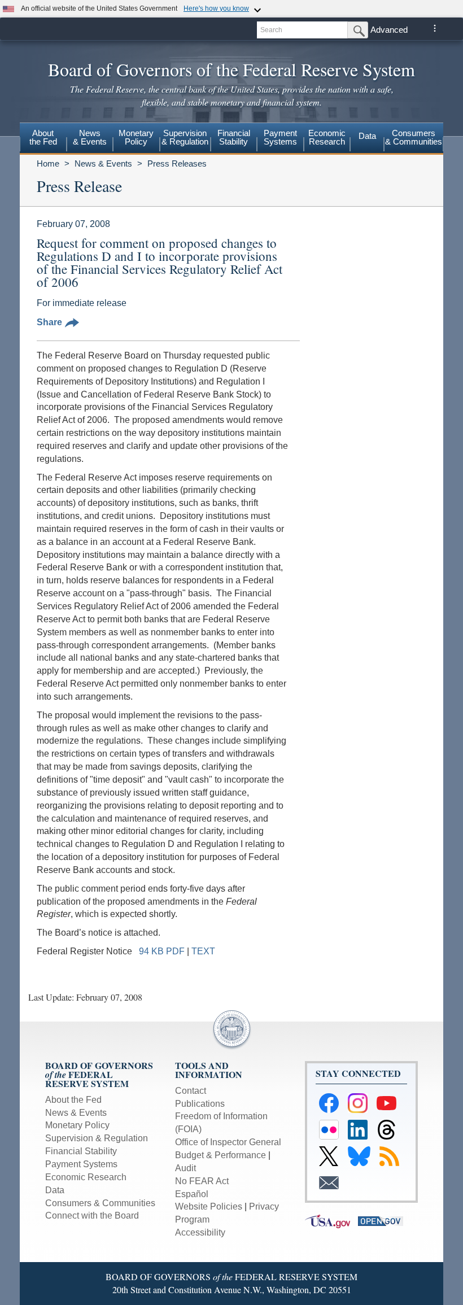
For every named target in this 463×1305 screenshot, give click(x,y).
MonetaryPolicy (136, 137)
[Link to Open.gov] (383, 1220)
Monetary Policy (77, 1125)
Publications (200, 1103)
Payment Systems (81, 1164)
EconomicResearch (327, 137)
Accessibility (200, 1232)
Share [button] (49, 322)
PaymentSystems (280, 137)
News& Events (90, 137)
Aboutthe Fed (43, 137)
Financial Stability (81, 1151)
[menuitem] (43, 139)
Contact (190, 1090)
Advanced (389, 29)
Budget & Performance (220, 1155)
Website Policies (208, 1206)
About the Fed (73, 1100)
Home (48, 163)
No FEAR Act (202, 1181)
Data (367, 136)
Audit (185, 1168)
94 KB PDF (162, 951)
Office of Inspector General (228, 1142)
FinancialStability (233, 137)
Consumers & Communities (413, 137)
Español (191, 1194)
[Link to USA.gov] (331, 1220)
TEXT (203, 951)
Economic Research (85, 1177)
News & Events (103, 163)
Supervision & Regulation (96, 1138)
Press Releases (177, 163)
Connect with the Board (92, 1215)
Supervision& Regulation (184, 137)
